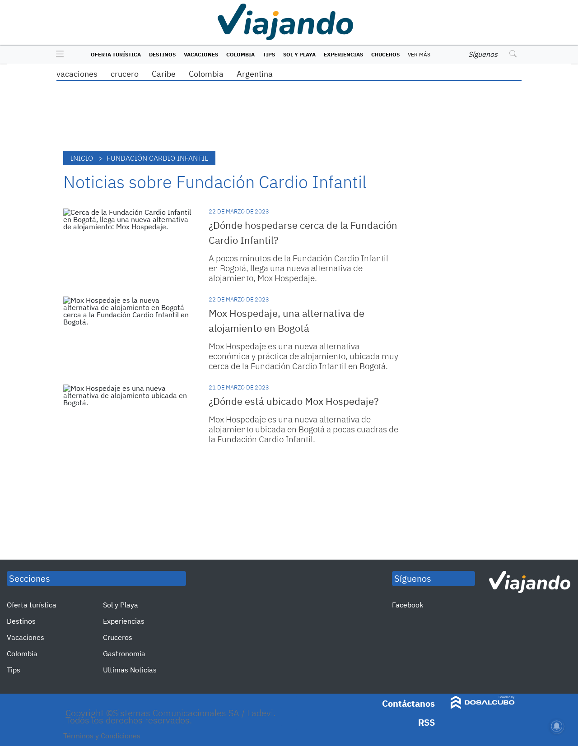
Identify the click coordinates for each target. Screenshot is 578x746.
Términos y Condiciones (101, 735)
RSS (426, 722)
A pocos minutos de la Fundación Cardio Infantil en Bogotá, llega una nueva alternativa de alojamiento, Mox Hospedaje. (298, 268)
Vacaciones (201, 54)
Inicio (81, 157)
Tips (269, 54)
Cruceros (385, 54)
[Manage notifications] (557, 726)
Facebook (407, 604)
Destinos (162, 54)
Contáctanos (408, 703)
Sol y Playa (299, 54)
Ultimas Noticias (130, 669)
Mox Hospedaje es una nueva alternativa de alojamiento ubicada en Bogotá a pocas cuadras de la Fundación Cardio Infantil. (303, 429)
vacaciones (77, 74)
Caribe (164, 74)
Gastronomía (124, 653)
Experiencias (343, 54)
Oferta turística (116, 54)
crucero (125, 74)
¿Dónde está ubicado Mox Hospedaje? (294, 401)
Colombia (240, 54)
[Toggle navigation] (57, 54)
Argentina (255, 74)
